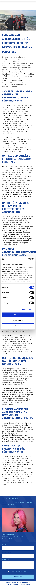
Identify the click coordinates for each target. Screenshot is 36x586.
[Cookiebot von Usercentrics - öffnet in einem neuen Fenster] (26, 259)
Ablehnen (18, 325)
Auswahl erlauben (18, 320)
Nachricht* (5, 559)
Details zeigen (26, 309)
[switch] (31, 292)
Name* (4, 544)
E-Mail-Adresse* (6, 552)
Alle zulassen (18, 315)
